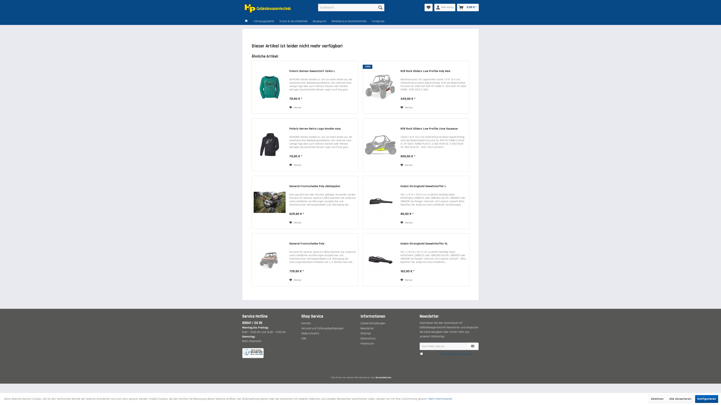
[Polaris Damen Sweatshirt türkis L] (270, 87)
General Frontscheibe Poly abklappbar (314, 186)
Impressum (367, 344)
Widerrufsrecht (310, 333)
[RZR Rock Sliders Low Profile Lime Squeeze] (381, 144)
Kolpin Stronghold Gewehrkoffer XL (424, 244)
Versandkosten (383, 377)
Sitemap (365, 333)
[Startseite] (246, 21)
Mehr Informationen (440, 399)
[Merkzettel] (429, 7)
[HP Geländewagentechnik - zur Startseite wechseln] (272, 8)
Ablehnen (657, 399)
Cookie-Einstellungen (372, 323)
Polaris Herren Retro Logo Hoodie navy (315, 129)
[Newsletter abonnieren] (473, 346)
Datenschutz (368, 338)
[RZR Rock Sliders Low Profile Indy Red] (381, 87)
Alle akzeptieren (680, 399)
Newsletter (367, 328)
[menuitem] (351, 7)
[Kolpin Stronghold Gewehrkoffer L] (381, 202)
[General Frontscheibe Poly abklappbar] (270, 202)
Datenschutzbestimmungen (456, 354)
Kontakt (306, 323)
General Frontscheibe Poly (306, 244)
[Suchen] (380, 7)
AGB (303, 338)
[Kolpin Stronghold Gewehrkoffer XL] (381, 259)
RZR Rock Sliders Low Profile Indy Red (425, 71)
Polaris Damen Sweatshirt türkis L (312, 71)
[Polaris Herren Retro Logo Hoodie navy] (270, 144)
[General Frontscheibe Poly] (270, 259)
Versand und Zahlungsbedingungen (322, 328)
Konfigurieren (706, 399)
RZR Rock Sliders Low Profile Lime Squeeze (429, 129)
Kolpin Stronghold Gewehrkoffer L (423, 186)
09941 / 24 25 (252, 323)
